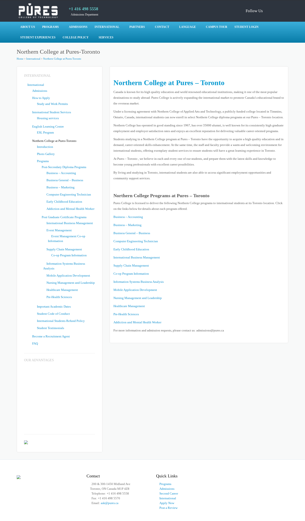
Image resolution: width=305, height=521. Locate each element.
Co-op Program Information (131, 273)
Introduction (45, 147)
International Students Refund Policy (61, 321)
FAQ (35, 343)
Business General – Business (131, 233)
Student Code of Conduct (53, 313)
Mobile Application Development (135, 290)
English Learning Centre (48, 126)
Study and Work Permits (52, 104)
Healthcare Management (129, 306)
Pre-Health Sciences (126, 314)
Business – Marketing (127, 225)
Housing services (48, 118)
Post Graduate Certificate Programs (64, 217)
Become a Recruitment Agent (51, 336)
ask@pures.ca (109, 503)
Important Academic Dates (54, 306)
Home (20, 58)
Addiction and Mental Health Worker (137, 322)
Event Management (59, 230)
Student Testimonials (50, 328)
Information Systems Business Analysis (138, 282)
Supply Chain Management (131, 265)
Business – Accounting (128, 217)
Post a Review (168, 508)
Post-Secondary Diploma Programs (64, 167)
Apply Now (166, 503)
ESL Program (45, 132)
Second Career (168, 493)
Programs (43, 161)
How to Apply (41, 98)
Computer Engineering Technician (135, 241)
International (33, 58)
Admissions (39, 91)
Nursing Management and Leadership (137, 298)
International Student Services (51, 112)
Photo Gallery (46, 154)
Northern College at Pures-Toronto (62, 58)
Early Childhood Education (131, 249)
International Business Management (136, 257)
